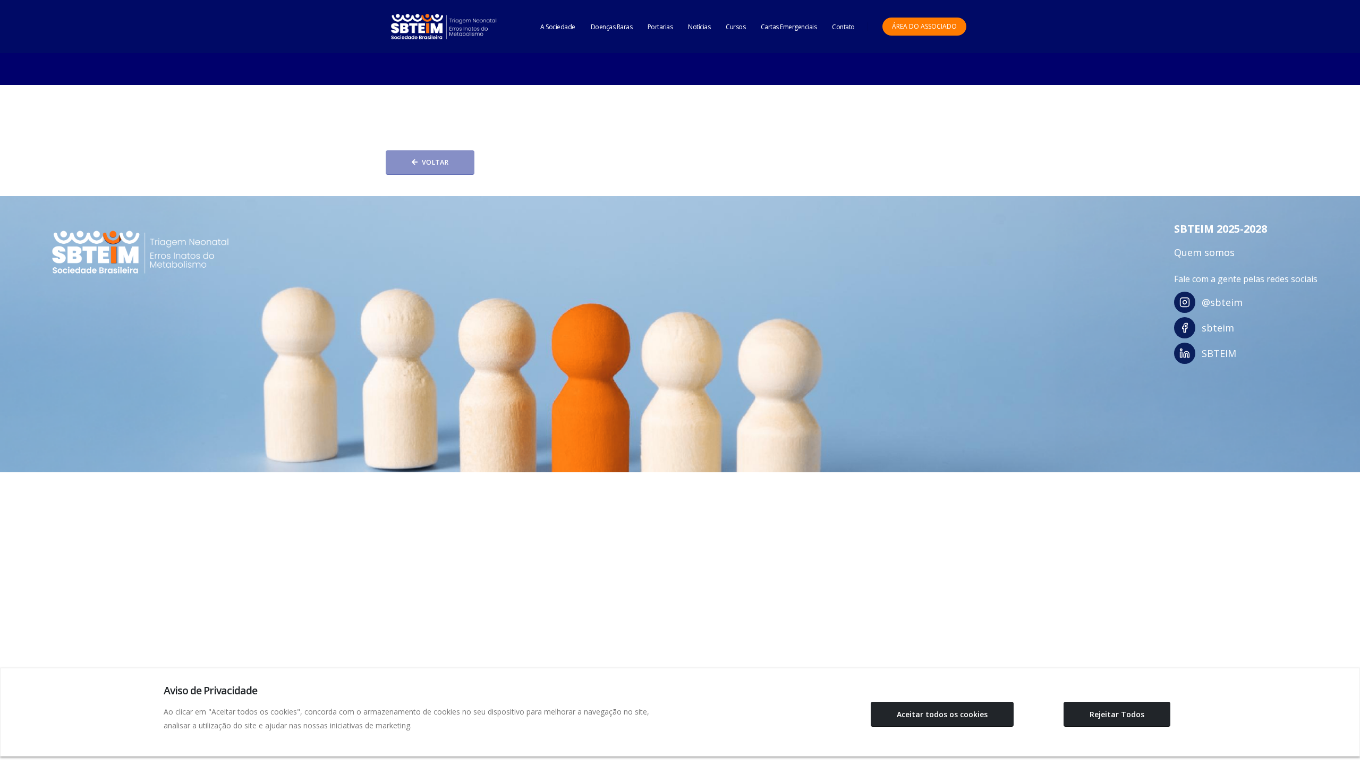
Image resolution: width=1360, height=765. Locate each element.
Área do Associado (924, 26)
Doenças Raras (612, 26)
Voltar (435, 162)
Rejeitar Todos (1117, 714)
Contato (843, 26)
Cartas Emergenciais (789, 26)
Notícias (699, 26)
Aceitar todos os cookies (942, 714)
